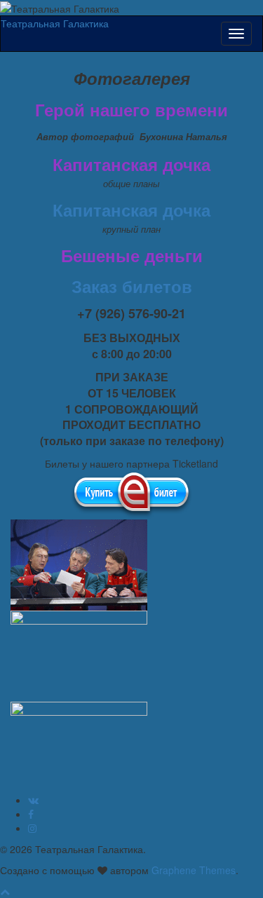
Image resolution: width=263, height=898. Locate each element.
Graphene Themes (193, 870)
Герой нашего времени (131, 109)
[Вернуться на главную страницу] (123, 7)
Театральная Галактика (55, 23)
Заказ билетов (132, 286)
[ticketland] (131, 494)
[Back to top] (5, 891)
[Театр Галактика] (31, 814)
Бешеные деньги (132, 255)
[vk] (33, 800)
